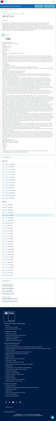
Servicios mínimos (10, 355)
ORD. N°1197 (5, 262)
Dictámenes (5, 161)
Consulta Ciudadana (10, 377)
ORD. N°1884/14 (5, 195)
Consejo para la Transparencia (13, 337)
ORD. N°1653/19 (5, 182)
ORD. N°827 (4, 273)
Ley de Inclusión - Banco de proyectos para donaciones (18, 367)
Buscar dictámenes (49, 6)
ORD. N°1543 (5, 249)
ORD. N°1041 (5, 265)
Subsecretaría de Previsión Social (13, 329)
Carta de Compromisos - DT (12, 394)
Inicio (2, 9)
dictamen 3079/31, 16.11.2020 (8, 293)
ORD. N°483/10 (5, 177)
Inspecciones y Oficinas (17, 415)
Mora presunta (9, 366)
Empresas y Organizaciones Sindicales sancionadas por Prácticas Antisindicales (24, 346)
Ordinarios (16, 9)
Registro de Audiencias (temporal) (13, 340)
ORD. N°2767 (5, 244)
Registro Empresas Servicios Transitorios (15, 358)
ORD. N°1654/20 (5, 185)
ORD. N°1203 (5, 236)
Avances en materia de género (13, 372)
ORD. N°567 (4, 210)
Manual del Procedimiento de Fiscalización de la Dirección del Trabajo (22, 387)
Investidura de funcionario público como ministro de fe (18, 352)
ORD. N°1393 (5, 254)
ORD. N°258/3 (5, 187)
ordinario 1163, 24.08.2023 (7, 291)
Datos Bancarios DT (10, 376)
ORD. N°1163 (5, 218)
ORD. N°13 (4, 228)
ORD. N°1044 (5, 267)
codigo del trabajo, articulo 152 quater (9, 301)
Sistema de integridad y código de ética (15, 374)
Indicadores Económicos (11, 371)
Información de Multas (11, 360)
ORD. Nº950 (4, 270)
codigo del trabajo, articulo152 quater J (10, 298)
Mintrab (8, 325)
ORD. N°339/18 (5, 166)
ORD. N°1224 (5, 215)
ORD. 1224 (7, 34)
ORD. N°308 (4, 223)
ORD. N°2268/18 (5, 193)
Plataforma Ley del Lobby (11, 338)
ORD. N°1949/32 (5, 180)
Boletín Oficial (9, 391)
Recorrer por (39, 6)
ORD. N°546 (4, 212)
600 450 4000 (17, 414)
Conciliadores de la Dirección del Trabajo (15, 379)
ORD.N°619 (4, 207)
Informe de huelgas (10, 350)
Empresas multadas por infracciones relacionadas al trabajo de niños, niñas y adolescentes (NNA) (28, 348)
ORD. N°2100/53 (5, 172)
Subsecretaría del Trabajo (12, 327)
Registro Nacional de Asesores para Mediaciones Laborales (19, 364)
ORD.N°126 (4, 204)
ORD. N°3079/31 (5, 190)
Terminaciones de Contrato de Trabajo (14, 362)
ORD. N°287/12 (5, 169)
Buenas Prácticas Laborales (12, 345)
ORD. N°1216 (5, 233)
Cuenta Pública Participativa (12, 396)
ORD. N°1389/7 (5, 198)
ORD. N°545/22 (5, 164)
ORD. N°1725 (5, 246)
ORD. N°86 (4, 225)
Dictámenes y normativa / (8, 9)
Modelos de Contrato (10, 385)
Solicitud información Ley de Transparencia (16, 335)
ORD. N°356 (4, 275)
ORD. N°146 (4, 241)
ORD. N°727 (4, 220)
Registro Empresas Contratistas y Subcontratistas (17, 353)
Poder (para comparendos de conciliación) (15, 392)
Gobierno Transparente (11, 333)
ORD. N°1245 (5, 259)
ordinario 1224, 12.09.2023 (7, 285)
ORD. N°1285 (5, 257)
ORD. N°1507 (5, 252)
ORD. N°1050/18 (5, 174)
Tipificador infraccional (11, 389)
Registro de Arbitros (10, 357)
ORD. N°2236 (5, 231)
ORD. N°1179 (5, 238)
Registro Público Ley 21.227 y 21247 (14, 381)
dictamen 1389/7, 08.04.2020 (7, 288)
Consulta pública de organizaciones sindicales (16, 369)
